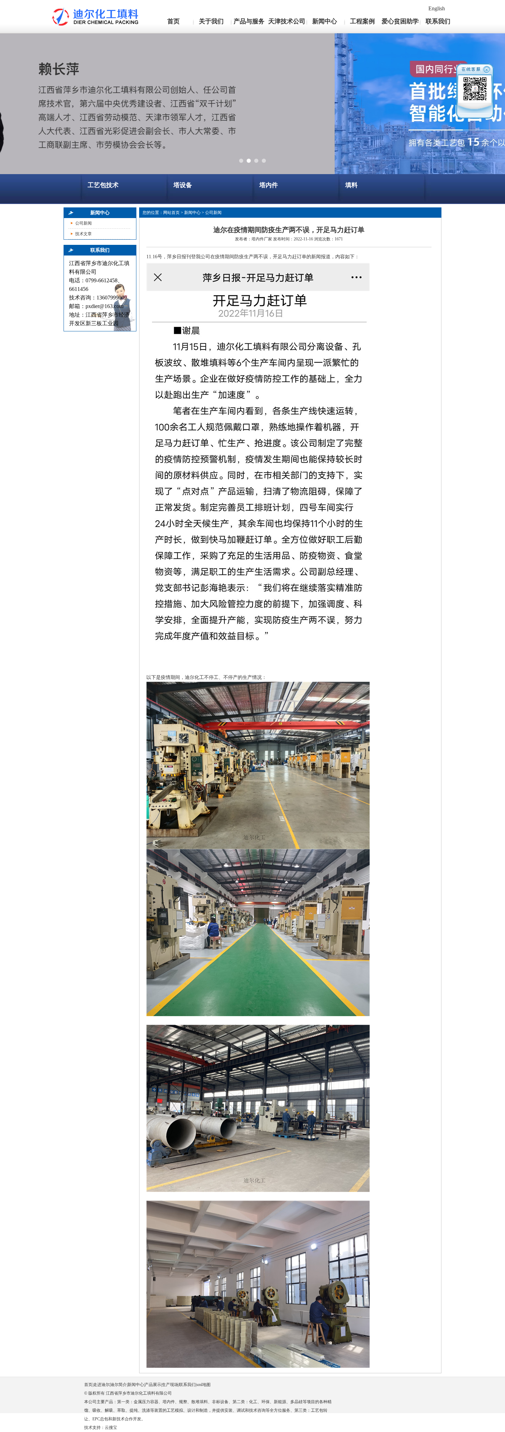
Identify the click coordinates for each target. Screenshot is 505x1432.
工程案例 (362, 21)
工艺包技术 (103, 185)
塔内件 (268, 185)
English (436, 8)
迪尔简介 (118, 1384)
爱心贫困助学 (400, 21)
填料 (351, 185)
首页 (173, 21)
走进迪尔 (101, 1384)
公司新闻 (83, 223)
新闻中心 (324, 21)
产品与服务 (249, 21)
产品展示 (153, 1384)
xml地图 (203, 1384)
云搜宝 (111, 1427)
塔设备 (182, 185)
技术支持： (94, 1427)
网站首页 (171, 212)
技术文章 (83, 233)
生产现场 (170, 1384)
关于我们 (211, 21)
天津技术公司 (286, 21)
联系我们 (438, 21)
